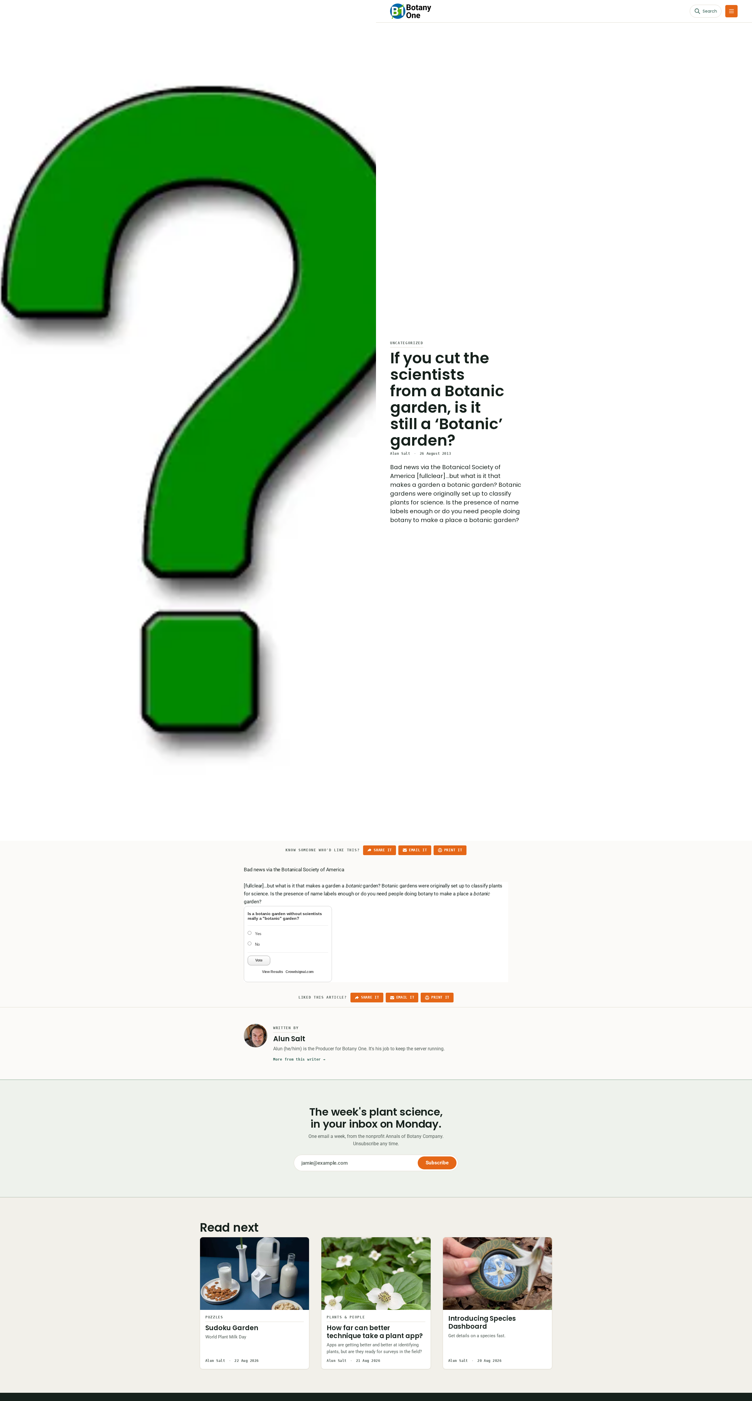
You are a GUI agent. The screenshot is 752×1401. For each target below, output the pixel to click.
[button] (731, 11)
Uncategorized (406, 343)
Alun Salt (400, 454)
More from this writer (299, 1059)
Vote (259, 960)
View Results (272, 972)
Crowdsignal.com (300, 972)
